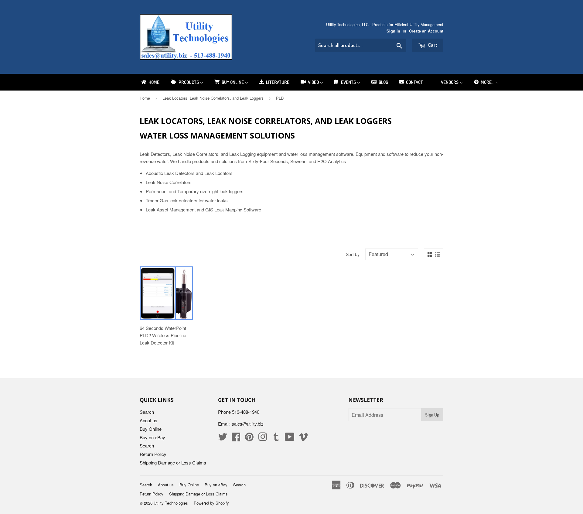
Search (147, 412)
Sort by (353, 254)
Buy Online (151, 429)
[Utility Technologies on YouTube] (290, 438)
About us (148, 420)
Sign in (393, 31)
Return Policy (153, 454)
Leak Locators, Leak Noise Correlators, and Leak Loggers (213, 98)
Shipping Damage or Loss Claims (173, 462)
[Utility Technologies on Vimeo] (303, 438)
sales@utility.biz (248, 423)
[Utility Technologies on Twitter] (222, 438)
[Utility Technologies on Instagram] (262, 438)
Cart (432, 45)
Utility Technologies (171, 503)
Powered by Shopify (211, 503)
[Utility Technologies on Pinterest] (249, 438)
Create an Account (426, 31)
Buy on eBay (152, 437)
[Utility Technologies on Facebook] (235, 438)
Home (145, 98)
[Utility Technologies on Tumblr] (276, 438)
